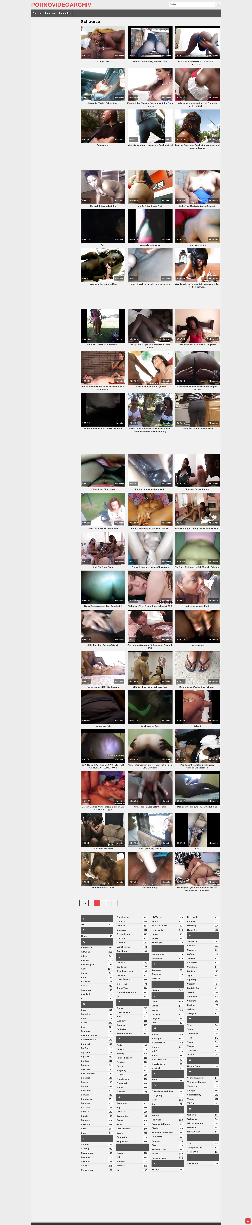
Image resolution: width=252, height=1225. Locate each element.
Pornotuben (65, 13)
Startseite (37, 13)
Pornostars (50, 13)
